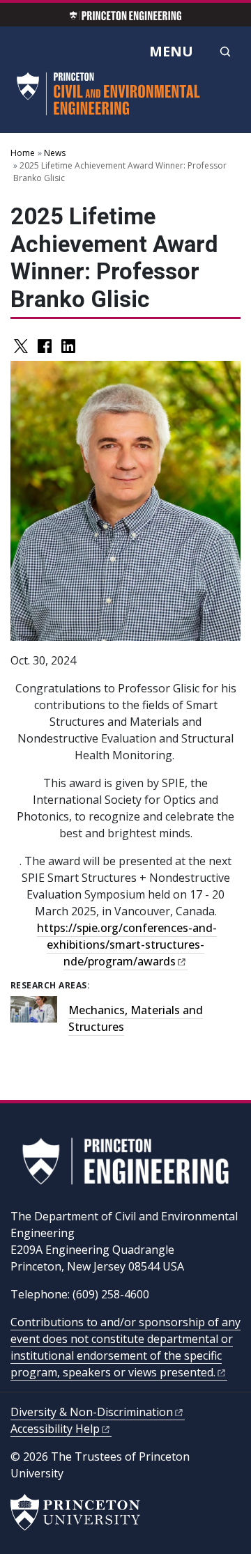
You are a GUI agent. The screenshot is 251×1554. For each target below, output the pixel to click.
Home (22, 153)
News (55, 153)
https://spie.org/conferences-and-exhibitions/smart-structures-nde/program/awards (127, 944)
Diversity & (91, 1412)
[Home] (110, 99)
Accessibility (55, 1428)
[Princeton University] (75, 1512)
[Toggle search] (225, 51)
